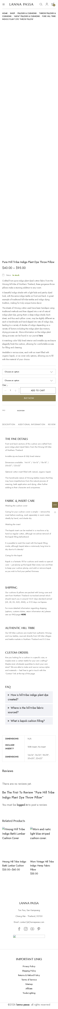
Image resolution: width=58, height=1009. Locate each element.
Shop (12, 13)
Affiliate (29, 988)
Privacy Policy (29, 966)
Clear (4, 385)
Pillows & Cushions (27, 13)
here (41, 335)
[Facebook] (19, 929)
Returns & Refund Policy (29, 975)
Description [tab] (8, 424)
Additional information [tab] (31, 424)
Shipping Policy (29, 970)
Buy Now (29, 398)
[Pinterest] (39, 929)
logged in (22, 805)
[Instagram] (26, 929)
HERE (23, 614)
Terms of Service (29, 979)
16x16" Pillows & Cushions (27, 16)
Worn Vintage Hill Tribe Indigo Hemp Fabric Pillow (42, 865)
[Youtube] (32, 929)
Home (5, 13)
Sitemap (29, 984)
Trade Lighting (29, 993)
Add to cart (38, 390)
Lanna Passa (21, 4)
